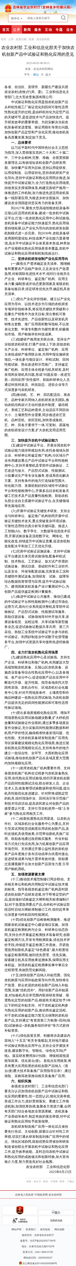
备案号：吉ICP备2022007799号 (38, 1240)
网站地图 (59, 1229)
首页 (6, 29)
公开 (11, 39)
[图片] (56, 1212)
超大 (48, 74)
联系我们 (31, 1229)
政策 (31, 39)
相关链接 (45, 1229)
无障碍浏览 (56, 1220)
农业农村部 (43, 39)
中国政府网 (41, 1194)
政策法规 (21, 39)
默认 (36, 74)
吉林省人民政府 (24, 1194)
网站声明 (16, 1229)
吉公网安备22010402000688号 (39, 1263)
